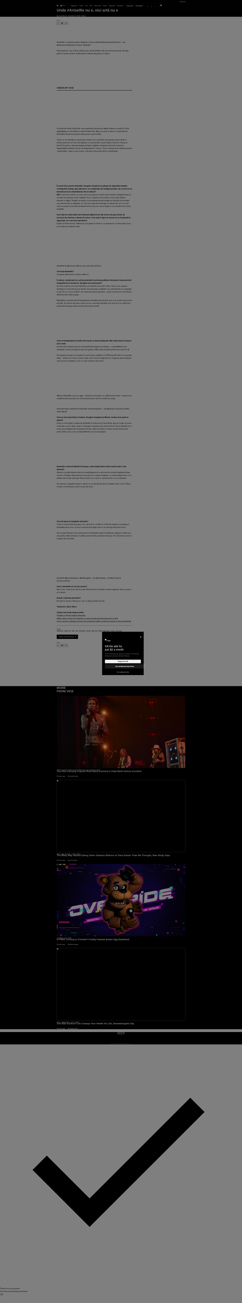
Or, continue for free (123, 672)
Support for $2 (123, 661)
